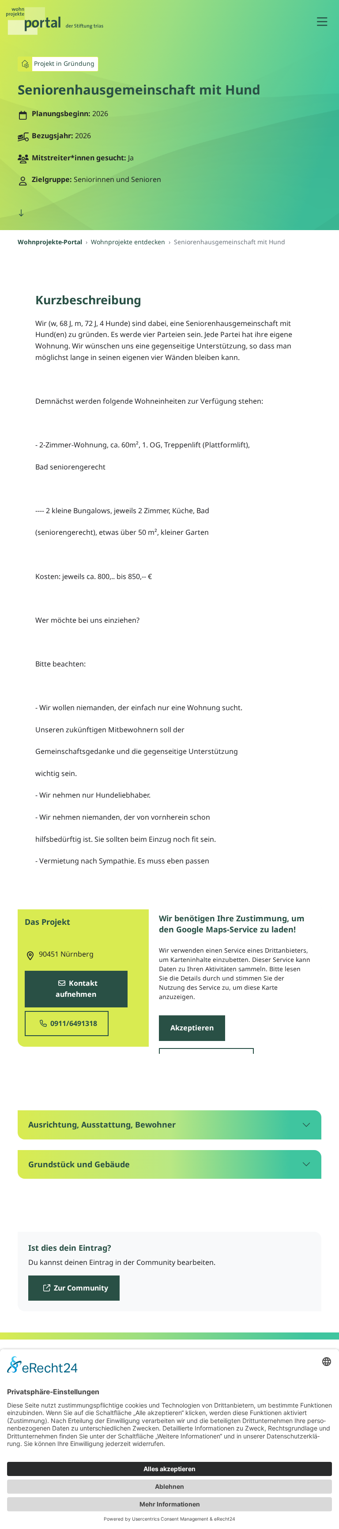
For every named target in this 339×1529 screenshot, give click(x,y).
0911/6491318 (73, 1023)
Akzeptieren (192, 1028)
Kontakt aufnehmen (77, 988)
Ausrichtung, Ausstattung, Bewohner (102, 1124)
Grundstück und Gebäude (79, 1164)
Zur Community (80, 1288)
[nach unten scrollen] (21, 213)
